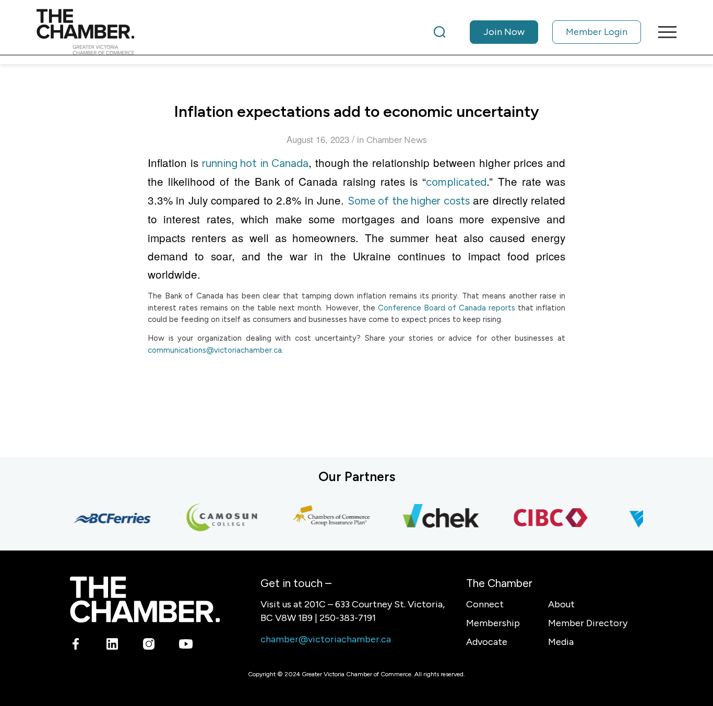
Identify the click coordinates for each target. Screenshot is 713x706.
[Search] (439, 32)
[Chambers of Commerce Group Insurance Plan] (327, 518)
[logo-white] (145, 599)
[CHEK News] (436, 518)
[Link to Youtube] (186, 646)
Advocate (486, 642)
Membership (493, 623)
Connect (485, 604)
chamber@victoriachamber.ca (325, 639)
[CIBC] (546, 518)
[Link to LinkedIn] (112, 646)
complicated (456, 181)
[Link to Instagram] (149, 646)
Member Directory (587, 623)
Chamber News (396, 140)
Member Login (596, 32)
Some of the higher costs (409, 200)
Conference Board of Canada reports (446, 308)
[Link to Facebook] (76, 646)
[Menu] (663, 32)
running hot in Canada (255, 163)
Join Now (504, 32)
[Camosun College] (217, 518)
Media (561, 642)
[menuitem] (537, 32)
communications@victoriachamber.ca (215, 350)
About (561, 604)
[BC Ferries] (107, 518)
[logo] (85, 32)
